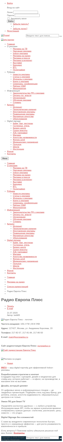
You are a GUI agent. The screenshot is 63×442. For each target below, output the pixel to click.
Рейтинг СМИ (19, 205)
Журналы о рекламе (23, 198)
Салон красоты (20, 249)
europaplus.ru (44, 346)
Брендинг (17, 184)
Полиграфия (19, 189)
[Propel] (5, 35)
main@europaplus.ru (18, 337)
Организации (19, 217)
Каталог (11, 224)
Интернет (17, 226)
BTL (15, 186)
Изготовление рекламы (24, 231)
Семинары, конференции (25, 203)
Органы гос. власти (22, 214)
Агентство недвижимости (25, 256)
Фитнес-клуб (19, 259)
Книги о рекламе (21, 200)
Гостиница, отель (21, 245)
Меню (4, 158)
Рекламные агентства (23, 235)
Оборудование (20, 238)
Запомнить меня (19, 18)
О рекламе (12, 165)
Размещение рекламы (23, 233)
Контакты (11, 273)
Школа (16, 266)
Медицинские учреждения (25, 261)
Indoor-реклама (20, 172)
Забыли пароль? (21, 24)
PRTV (4, 367)
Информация (13, 210)
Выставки (17, 182)
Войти (10, 3)
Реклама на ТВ (20, 168)
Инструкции (18, 268)
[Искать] (60, 36)
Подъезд (17, 263)
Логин (10, 12)
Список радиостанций (17, 286)
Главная (11, 163)
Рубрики (11, 191)
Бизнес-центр (19, 247)
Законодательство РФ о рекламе (28, 212)
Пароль (10, 15)
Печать (10, 306)
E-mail (10, 308)
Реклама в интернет (22, 179)
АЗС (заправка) (20, 252)
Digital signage (14, 240)
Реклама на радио (21, 175)
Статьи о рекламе (21, 196)
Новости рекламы (21, 193)
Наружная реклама (22, 170)
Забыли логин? (20, 28)
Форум (10, 270)
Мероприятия (19, 207)
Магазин (17, 254)
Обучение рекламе (22, 219)
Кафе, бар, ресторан (23, 242)
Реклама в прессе (21, 177)
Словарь (17, 221)
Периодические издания (24, 228)
